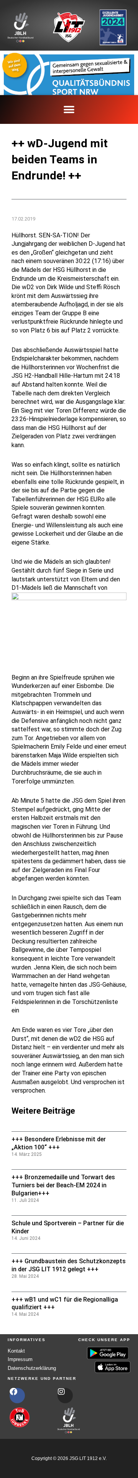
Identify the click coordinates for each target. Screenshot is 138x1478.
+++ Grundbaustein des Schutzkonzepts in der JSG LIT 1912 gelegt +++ (69, 1265)
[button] (69, 109)
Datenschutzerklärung (32, 1368)
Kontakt (16, 1351)
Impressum (20, 1359)
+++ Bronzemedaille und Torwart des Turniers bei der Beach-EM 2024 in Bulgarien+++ (63, 1185)
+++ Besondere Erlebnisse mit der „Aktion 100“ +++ (59, 1143)
